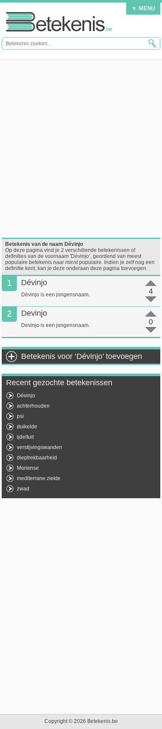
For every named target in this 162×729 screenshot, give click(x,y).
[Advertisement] (81, 148)
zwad (23, 489)
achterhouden (33, 406)
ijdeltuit (25, 437)
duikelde (27, 427)
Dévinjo (26, 396)
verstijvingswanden (39, 447)
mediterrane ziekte (38, 478)
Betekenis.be (59, 21)
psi (20, 416)
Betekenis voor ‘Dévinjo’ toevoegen (81, 356)
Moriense (28, 468)
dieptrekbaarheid (37, 458)
